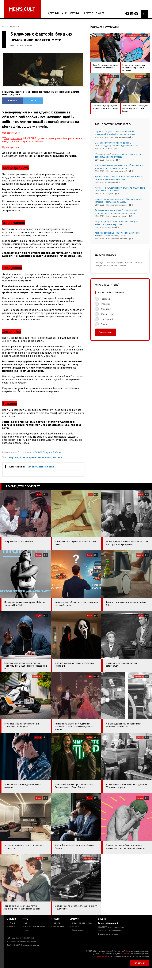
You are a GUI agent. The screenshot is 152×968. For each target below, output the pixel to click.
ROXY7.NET (111, 927)
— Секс (25, 930)
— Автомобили (57, 926)
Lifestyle (88, 13)
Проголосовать (105, 332)
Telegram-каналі (13, 138)
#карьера (13, 457)
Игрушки (74, 13)
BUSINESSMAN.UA (22, 941)
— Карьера (74, 926)
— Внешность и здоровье (81, 923)
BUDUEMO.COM (23, 945)
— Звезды (11, 926)
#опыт (48, 457)
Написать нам (139, 963)
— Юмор (26, 923)
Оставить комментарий (40, 466)
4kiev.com (108, 934)
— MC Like (11, 923)
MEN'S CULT (110, 930)
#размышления (36, 457)
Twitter (33, 100)
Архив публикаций (108, 922)
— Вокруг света (76, 930)
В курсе (100, 13)
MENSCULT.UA (20, 938)
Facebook (12, 100)
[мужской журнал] (22, 9)
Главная (6, 26)
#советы (24, 457)
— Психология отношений (33, 926)
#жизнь (56, 457)
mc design (125, 953)
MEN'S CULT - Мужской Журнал (47, 452)
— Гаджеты (56, 923)
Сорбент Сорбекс (100, 956)
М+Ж (64, 13)
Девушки (53, 13)
